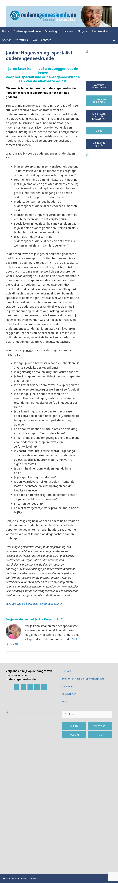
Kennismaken (100, 31)
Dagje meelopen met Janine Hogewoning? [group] (34, 619)
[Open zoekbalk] (114, 40)
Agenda (6, 40)
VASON (74, 735)
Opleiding (51, 31)
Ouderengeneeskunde (27, 31)
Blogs (80, 31)
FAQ (34, 40)
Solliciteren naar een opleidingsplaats (83, 678)
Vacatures (21, 40)
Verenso (99, 726)
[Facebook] (23, 687)
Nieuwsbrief (69, 693)
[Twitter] (30, 687)
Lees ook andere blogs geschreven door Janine (34, 604)
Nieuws (68, 31)
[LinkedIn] (16, 687)
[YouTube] (44, 687)
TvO (100, 735)
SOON (74, 726)
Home (5, 31)
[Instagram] (37, 687)
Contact (46, 40)
